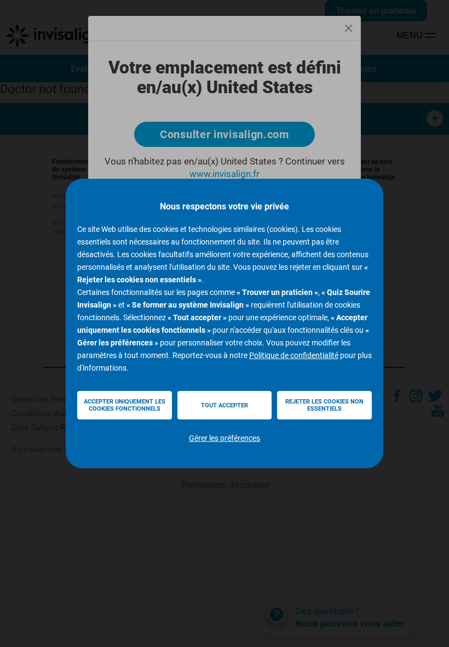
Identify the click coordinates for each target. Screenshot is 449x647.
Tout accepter (224, 405)
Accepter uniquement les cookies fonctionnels (124, 405)
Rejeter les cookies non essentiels (324, 405)
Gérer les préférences (224, 438)
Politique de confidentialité (293, 355)
